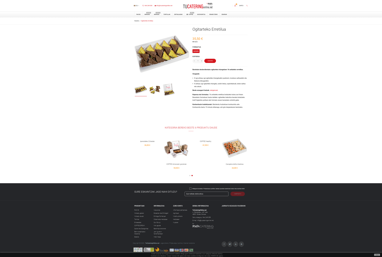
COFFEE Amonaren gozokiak (176, 164)
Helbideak (176, 219)
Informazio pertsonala (180, 210)
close (377, 255)
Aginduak (176, 213)
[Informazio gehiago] (183, 152)
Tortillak (136, 219)
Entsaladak (137, 222)
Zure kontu (178, 206)
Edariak (136, 237)
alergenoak (214, 90)
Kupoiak (175, 222)
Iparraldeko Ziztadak (147, 141)
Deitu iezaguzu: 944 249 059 (201, 217)
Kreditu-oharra (177, 216)
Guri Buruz (157, 222)
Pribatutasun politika (175, 243)
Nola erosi (157, 210)
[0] (235, 6)
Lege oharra (164, 243)
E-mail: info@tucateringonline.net (203, 220)
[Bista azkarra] (179, 152)
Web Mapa (157, 237)
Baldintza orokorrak (160, 229)
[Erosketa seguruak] (168, 250)
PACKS (136, 210)
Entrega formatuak (160, 216)
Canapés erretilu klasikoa (234, 164)
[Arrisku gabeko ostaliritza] (138, 250)
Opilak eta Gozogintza (141, 229)
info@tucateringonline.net (163, 5)
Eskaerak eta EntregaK (161, 213)
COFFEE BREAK (139, 225)
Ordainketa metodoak (161, 219)
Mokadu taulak (139, 216)
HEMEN (213, 256)
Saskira (210, 61)
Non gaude (157, 225)
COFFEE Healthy (205, 141)
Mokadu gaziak (139, 213)
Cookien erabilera (189, 243)
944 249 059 (148, 5)
